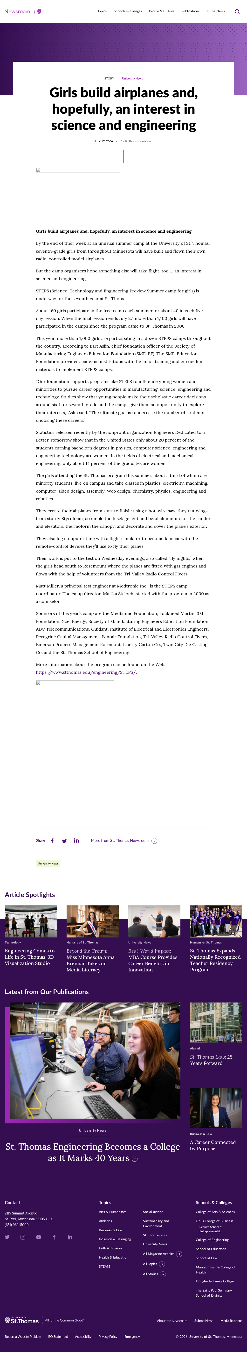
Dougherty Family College (215, 1281)
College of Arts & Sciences (215, 1212)
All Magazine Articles (158, 1254)
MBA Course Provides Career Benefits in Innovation (152, 960)
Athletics (105, 1221)
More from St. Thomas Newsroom (120, 841)
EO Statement (58, 1337)
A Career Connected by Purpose (213, 1145)
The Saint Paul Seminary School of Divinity (214, 1293)
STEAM (104, 1266)
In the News (216, 11)
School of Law (206, 1258)
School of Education (211, 1249)
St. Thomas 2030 (155, 1235)
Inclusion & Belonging (115, 1239)
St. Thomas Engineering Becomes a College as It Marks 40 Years (93, 1152)
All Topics (150, 1264)
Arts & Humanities (112, 1212)
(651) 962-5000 (17, 1225)
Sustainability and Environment (156, 1224)
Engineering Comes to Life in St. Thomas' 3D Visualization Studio (30, 957)
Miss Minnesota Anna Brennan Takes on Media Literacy (91, 960)
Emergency (132, 1337)
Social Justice (153, 1212)
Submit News (203, 1321)
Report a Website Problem (23, 1337)
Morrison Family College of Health (215, 1270)
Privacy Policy (108, 1337)
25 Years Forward (211, 1060)
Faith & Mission (110, 1248)
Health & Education (113, 1257)
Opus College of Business (214, 1226)
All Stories (150, 1274)
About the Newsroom (172, 1321)
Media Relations (231, 1321)
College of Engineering (212, 1240)
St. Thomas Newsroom (138, 141)
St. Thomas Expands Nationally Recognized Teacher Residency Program (215, 960)
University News (132, 78)
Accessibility (83, 1337)
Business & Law (110, 1230)
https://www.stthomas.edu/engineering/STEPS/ (86, 672)
